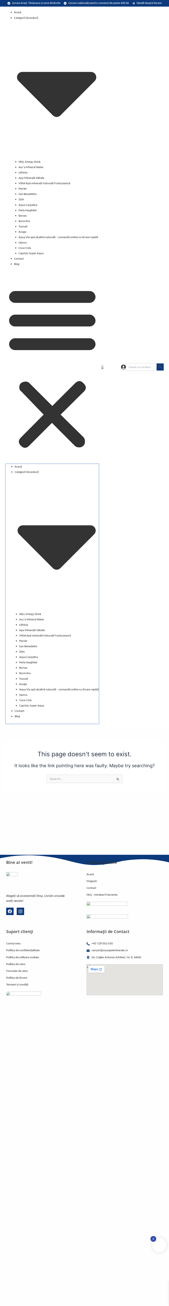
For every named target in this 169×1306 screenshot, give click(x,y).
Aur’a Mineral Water (31, 167)
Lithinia (23, 172)
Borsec (23, 215)
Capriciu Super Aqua (31, 253)
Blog (16, 264)
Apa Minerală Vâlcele (31, 178)
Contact (19, 258)
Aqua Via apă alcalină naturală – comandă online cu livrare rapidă (58, 237)
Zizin (21, 199)
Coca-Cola (25, 248)
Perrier (23, 188)
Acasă (17, 12)
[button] (52, 367)
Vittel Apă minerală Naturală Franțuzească (44, 183)
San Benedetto (28, 194)
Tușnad (23, 226)
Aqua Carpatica (28, 205)
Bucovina (24, 221)
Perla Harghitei (27, 210)
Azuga (22, 232)
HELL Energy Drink (30, 162)
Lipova (23, 242)
